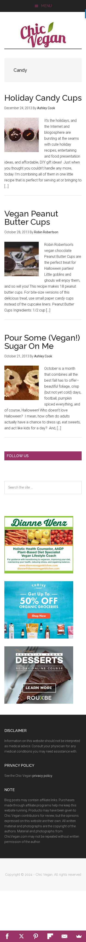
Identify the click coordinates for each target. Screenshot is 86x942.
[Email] (64, 936)
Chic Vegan (43, 35)
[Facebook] (7, 936)
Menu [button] (46, 6)
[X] (21, 936)
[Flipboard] (50, 936)
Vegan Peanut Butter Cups (31, 218)
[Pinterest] (36, 936)
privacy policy (42, 776)
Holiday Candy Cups (43, 98)
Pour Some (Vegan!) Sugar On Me (42, 342)
